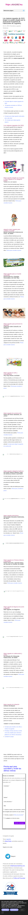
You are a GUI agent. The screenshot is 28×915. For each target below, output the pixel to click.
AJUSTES (19, 907)
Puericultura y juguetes (15, 26)
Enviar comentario (19, 823)
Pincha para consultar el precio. (13, 250)
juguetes (8, 839)
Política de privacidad (18, 814)
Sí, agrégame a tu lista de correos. (12, 818)
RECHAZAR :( (14, 909)
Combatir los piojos (9, 736)
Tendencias (5, 28)
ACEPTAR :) (5, 909)
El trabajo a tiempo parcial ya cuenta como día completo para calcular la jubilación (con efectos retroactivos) (13, 732)
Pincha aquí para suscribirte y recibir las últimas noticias (12, 768)
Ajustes (22, 909)
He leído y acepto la (14, 814)
